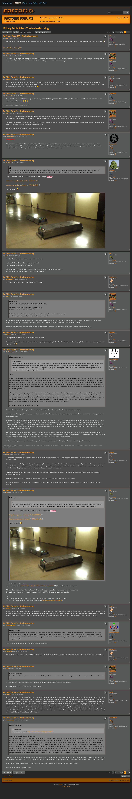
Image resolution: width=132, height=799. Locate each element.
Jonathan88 (112, 93)
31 (113, 151)
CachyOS (18, 48)
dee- (110, 35)
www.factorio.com (10, 21)
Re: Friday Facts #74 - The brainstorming (20, 36)
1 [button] (115, 32)
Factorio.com (7, 3)
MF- (110, 253)
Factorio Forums (18, 18)
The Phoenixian (113, 359)
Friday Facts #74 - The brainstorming (26, 28)
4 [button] (122, 32)
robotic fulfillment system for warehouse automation (37, 586)
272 (114, 366)
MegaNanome (113, 277)
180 (114, 100)
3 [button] (120, 32)
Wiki (25, 3)
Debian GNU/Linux (8, 48)
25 (113, 724)
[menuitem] (53, 18)
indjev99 (111, 77)
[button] (113, 32)
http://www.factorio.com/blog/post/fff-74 (40, 732)
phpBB (60, 784)
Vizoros (111, 452)
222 (114, 177)
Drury (110, 60)
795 (114, 67)
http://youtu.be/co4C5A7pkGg (52, 600)
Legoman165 (112, 144)
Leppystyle (112, 649)
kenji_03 (111, 606)
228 (114, 639)
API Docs (43, 3)
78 (113, 84)
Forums (17, 3)
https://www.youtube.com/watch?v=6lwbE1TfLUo (22, 181)
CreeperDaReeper (114, 632)
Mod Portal (33, 3)
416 (114, 42)
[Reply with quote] (105, 36)
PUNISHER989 (113, 717)
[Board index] (19, 11)
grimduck (112, 332)
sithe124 (111, 692)
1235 (114, 260)
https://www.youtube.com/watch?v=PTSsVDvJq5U (22, 185)
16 (113, 339)
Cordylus (111, 170)
